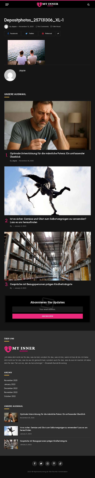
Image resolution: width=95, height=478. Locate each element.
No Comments (43, 26)
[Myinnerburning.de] (47, 4)
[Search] (88, 4)
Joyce (14, 26)
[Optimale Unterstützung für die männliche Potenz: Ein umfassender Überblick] (47, 125)
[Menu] (7, 4)
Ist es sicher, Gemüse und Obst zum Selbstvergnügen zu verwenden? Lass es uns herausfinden (48, 220)
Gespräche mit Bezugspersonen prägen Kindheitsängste (41, 284)
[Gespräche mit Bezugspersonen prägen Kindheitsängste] (47, 256)
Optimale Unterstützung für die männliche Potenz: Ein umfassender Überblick (47, 155)
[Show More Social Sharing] (58, 33)
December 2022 (10, 388)
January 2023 (9, 384)
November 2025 (10, 380)
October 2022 (10, 396)
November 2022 (10, 392)
